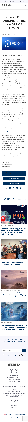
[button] (5, 1)
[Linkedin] (11, 371)
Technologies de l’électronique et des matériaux (14, 387)
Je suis (12, 1)
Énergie (14, 390)
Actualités (14, 406)
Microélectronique (14, 391)
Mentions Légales (20, 414)
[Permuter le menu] (25, 6)
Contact (14, 407)
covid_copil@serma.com (9, 131)
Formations (14, 404)
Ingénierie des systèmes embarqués (14, 393)
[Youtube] (16, 371)
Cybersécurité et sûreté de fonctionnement (14, 396)
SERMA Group (14, 400)
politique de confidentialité (10, 355)
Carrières (14, 402)
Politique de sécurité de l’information (14, 418)
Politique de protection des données (13, 416)
